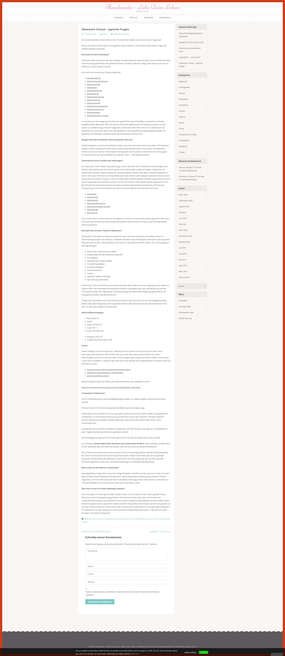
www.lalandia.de (93, 112)
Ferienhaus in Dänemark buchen (137, 519)
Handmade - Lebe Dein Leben (107, 646)
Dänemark (118, 34)
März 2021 (183, 271)
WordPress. (180, 646)
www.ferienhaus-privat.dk (97, 115)
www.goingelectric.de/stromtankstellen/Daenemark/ (109, 369)
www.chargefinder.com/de (97, 376)
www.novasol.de (93, 103)
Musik (181, 123)
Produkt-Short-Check (188, 134)
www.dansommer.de (95, 109)
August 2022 (184, 206)
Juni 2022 (183, 218)
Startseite (118, 17)
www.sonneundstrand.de (97, 81)
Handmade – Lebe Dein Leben (142, 7)
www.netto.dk (92, 209)
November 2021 (185, 236)
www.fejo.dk (92, 87)
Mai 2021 (182, 259)
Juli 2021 (182, 248)
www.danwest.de (94, 78)
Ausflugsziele (184, 87)
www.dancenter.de (94, 90)
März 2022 (183, 230)
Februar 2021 (184, 277)
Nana (105, 34)
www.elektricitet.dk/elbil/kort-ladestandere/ (105, 372)
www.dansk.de (93, 94)
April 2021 (183, 265)
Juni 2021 (183, 254)
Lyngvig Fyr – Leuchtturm (160, 531)
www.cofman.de (93, 100)
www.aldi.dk (92, 194)
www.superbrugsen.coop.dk (98, 206)
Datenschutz (165, 17)
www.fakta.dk (92, 200)
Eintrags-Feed (184, 306)
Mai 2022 (182, 224)
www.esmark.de (93, 84)
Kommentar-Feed (186, 312)
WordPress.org (185, 318)
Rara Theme (154, 646)
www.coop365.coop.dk (96, 203)
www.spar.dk (92, 213)
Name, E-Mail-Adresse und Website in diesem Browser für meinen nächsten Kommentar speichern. (122, 593)
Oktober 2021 (184, 242)
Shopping (183, 146)
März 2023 (183, 194)
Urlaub (126, 34)
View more (135, 654)
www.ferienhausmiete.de (97, 106)
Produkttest (184, 140)
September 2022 (186, 200)
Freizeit (182, 111)
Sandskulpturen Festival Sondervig (96, 531)
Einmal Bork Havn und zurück (191, 42)
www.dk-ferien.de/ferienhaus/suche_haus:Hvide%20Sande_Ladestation (111, 387)
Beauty (182, 93)
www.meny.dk (92, 197)
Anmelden (183, 300)
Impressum (148, 17)
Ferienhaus (118, 519)
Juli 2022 (182, 212)
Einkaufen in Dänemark (103, 519)
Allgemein (183, 81)
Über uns (133, 17)
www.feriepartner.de (95, 97)
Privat (181, 128)
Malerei (182, 117)
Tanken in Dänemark (161, 519)
